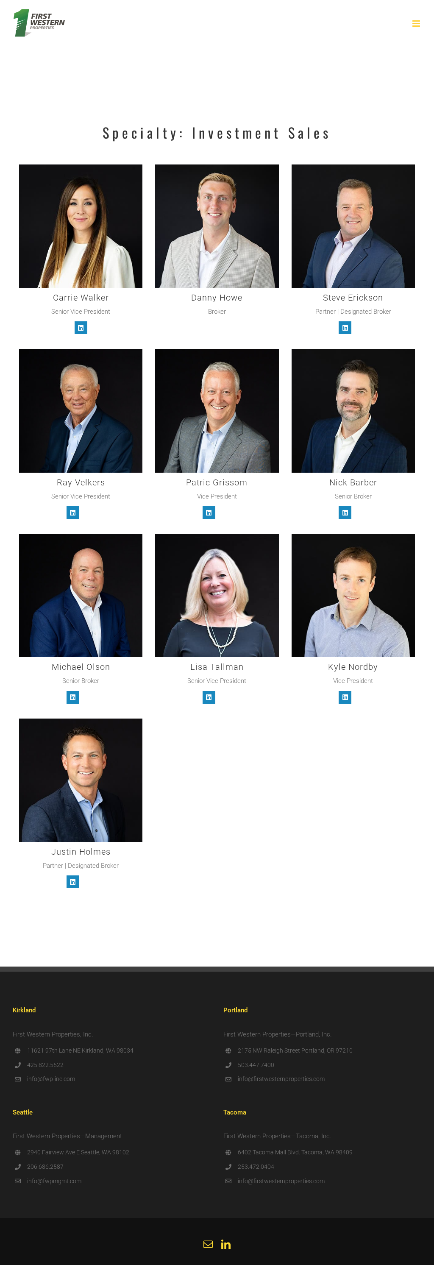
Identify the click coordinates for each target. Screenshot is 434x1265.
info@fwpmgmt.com (54, 1181)
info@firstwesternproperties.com (281, 1079)
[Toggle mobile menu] (416, 23)
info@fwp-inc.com (51, 1079)
